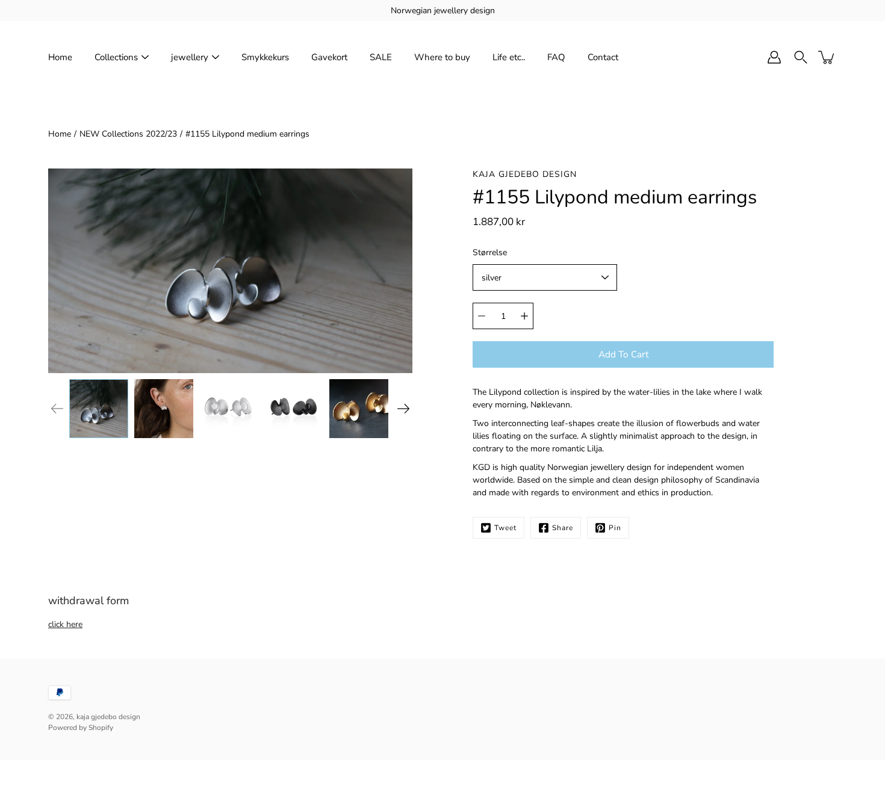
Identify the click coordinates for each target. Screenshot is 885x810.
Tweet (505, 528)
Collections (116, 57)
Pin (615, 528)
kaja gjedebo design (108, 717)
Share (562, 528)
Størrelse (490, 252)
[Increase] (524, 316)
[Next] (403, 409)
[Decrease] (482, 316)
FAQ (556, 57)
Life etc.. (508, 57)
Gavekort (329, 57)
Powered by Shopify (80, 727)
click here (65, 624)
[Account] (774, 57)
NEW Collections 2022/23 (128, 134)
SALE (381, 57)
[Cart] (827, 57)
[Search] (800, 57)
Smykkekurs (265, 57)
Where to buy (442, 57)
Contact (603, 57)
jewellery (189, 57)
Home (60, 57)
